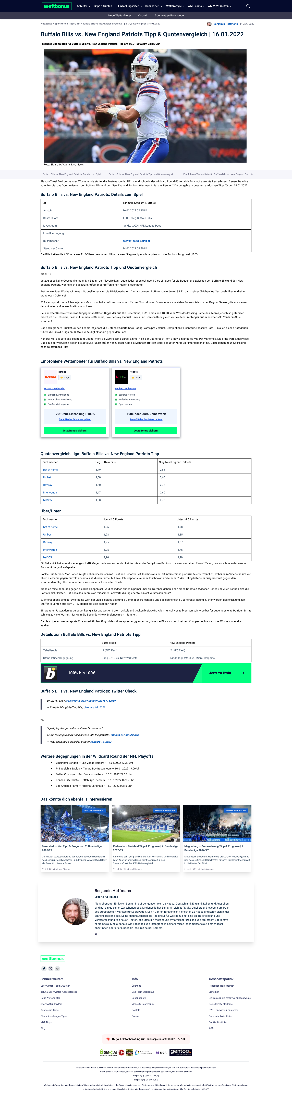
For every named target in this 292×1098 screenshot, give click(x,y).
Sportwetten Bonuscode (169, 16)
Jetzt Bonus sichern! (75, 431)
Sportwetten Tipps (65, 23)
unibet (146, 241)
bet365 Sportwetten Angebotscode (59, 992)
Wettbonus (46, 23)
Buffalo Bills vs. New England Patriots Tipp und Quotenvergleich (142, 174)
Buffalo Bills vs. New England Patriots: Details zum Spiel (72, 174)
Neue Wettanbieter (119, 16)
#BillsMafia (73, 701)
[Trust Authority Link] (143, 1052)
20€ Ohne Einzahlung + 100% (75, 414)
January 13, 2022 (100, 742)
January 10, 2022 (94, 707)
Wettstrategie (173, 6)
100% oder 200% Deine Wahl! (146, 414)
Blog (43, 1028)
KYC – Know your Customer (223, 1010)
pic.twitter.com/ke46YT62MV (98, 701)
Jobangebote (139, 998)
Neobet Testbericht (125, 388)
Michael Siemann (63, 869)
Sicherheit (214, 992)
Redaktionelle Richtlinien (221, 986)
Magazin (143, 16)
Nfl (78, 23)
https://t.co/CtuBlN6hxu (125, 735)
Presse (135, 1016)
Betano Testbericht (54, 388)
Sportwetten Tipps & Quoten (55, 986)
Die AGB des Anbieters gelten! (75, 419)
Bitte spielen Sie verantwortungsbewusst (230, 998)
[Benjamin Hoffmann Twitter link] (96, 934)
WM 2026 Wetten (218, 6)
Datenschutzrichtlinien (220, 1016)
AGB (211, 1028)
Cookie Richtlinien (218, 1022)
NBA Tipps (46, 1022)
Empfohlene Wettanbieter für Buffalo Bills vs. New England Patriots (218, 174)
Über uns (136, 986)
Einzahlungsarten (128, 6)
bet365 (137, 241)
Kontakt (136, 1010)
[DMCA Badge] (108, 1052)
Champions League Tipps (54, 1016)
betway (127, 241)
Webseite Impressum (143, 1004)
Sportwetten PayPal (51, 1004)
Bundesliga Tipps (49, 1010)
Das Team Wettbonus (143, 992)
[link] (88, 673)
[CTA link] (50, 673)
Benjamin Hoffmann (225, 24)
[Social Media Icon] (44, 968)
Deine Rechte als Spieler (221, 1004)
